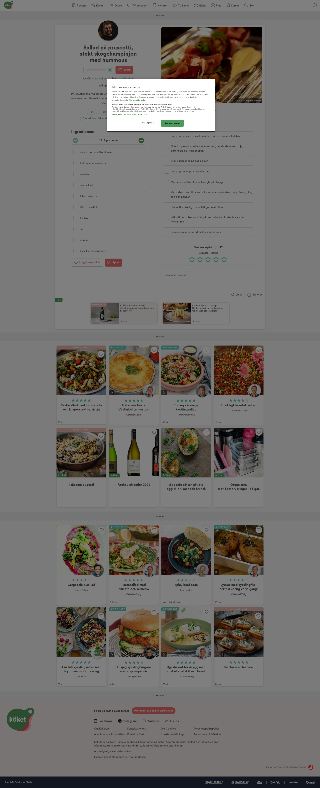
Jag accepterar (172, 123)
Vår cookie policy (137, 100)
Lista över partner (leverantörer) (129, 114)
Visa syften (148, 123)
